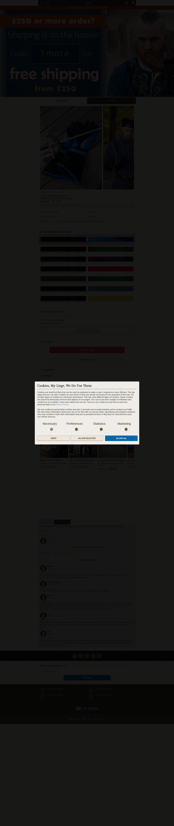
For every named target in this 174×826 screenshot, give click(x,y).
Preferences (74, 423)
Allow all (121, 438)
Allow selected (87, 438)
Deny (53, 438)
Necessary (50, 423)
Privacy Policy (62, 404)
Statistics (99, 423)
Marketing (124, 423)
